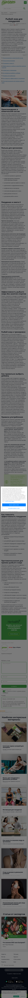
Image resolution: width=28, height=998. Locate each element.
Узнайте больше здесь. (9, 501)
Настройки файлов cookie (14, 508)
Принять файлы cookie (14, 504)
